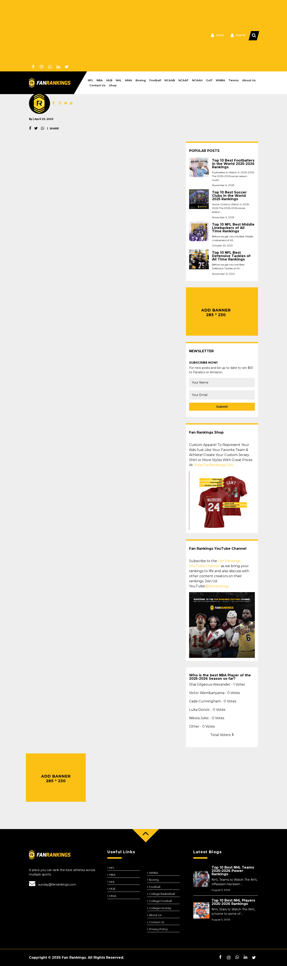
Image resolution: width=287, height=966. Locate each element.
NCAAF (183, 80)
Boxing (141, 80)
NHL (118, 80)
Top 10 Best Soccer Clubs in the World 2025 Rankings (229, 196)
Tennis (234, 80)
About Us (249, 80)
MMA (128, 80)
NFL (90, 80)
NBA (99, 80)
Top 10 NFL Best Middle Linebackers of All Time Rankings (233, 228)
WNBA (220, 80)
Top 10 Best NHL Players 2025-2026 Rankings (233, 902)
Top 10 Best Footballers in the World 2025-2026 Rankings (233, 164)
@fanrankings (217, 586)
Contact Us (97, 85)
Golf (209, 80)
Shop (113, 85)
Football (155, 80)
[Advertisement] (84, 31)
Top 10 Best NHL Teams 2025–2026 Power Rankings (233, 870)
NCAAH (197, 80)
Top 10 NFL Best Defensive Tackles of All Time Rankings (231, 256)
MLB (109, 80)
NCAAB (170, 80)
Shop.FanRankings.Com (213, 465)
